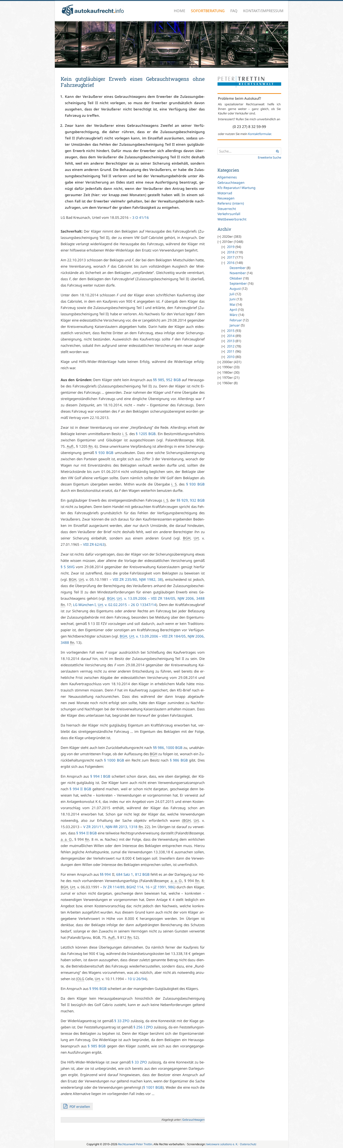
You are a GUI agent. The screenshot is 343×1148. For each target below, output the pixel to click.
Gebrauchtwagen (231, 182)
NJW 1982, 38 (150, 579)
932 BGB (197, 500)
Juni (233, 299)
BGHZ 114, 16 (138, 887)
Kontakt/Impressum (263, 10)
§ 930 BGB (104, 452)
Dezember (238, 268)
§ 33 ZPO (122, 1020)
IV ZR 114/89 (114, 887)
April (233, 309)
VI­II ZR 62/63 (94, 544)
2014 (230, 335)
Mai (232, 304)
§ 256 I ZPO (143, 1027)
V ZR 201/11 (93, 826)
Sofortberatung (208, 10)
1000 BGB (174, 747)
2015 (230, 330)
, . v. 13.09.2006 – (141, 598)
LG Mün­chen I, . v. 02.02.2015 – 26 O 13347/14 (114, 604)
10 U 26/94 (137, 978)
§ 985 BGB (97, 1046)
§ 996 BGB (98, 988)
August (235, 288)
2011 (230, 351)
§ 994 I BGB (100, 776)
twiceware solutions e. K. (222, 1144)
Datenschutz (248, 1144)
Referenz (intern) (230, 203)
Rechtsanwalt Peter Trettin (135, 1144)
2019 (230, 246)
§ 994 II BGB (80, 789)
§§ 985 (158, 379)
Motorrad (224, 193)
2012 (230, 346)
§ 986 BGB (179, 760)
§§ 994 (105, 874)
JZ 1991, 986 (164, 887)
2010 (230, 356)
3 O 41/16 (140, 217)
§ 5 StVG (68, 566)
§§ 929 (182, 500)
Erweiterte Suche (269, 157)
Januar (235, 325)
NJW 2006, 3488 (191, 598)
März (234, 314)
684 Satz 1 (124, 874)
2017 (230, 257)
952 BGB (173, 379)
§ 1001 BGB (153, 1087)
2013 (230, 341)
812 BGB (142, 874)
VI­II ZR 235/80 (125, 579)
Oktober (236, 278)
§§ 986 (158, 747)
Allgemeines (227, 177)
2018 (230, 252)
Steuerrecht (226, 208)
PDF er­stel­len (79, 1106)
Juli (232, 294)
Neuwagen (225, 198)
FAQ (234, 10)
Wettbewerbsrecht (231, 219)
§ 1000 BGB (114, 760)
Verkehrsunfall (228, 214)
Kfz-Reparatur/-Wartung (236, 187)
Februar (236, 320)
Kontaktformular (259, 134)
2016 (230, 262)
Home (179, 10)
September (238, 283)
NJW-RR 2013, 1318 (121, 826)
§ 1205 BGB (146, 433)
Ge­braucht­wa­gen (193, 1120)
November (238, 273)
